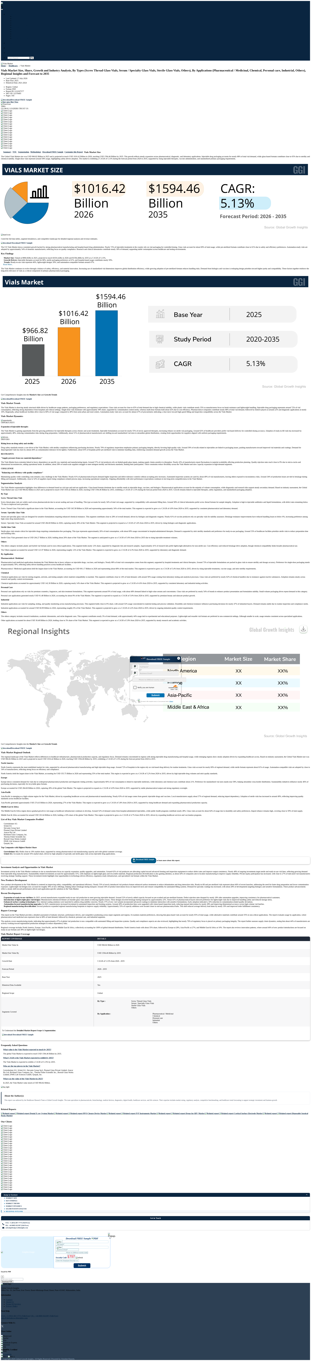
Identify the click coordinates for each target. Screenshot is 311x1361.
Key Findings (11, 1201)
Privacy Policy (12, 1306)
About (10, 48)
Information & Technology (23, 16)
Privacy (171, 701)
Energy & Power (19, 27)
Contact (11, 53)
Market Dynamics (14, 1206)
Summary (7, 152)
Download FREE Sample (52, 152)
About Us (10, 1302)
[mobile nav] (2, 9)
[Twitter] (2, 1327)
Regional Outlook (14, 1211)
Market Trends (13, 1203)
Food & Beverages (20, 25)
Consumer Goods (20, 38)
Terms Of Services (13, 1304)
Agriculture (17, 32)
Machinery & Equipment (23, 21)
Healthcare (17, 18)
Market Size (11, 1198)
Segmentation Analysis (16, 1209)
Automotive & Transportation (25, 23)
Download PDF (7, 1282)
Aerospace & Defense (21, 29)
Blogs (10, 43)
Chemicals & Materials (22, 34)
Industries (12, 14)
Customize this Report (74, 152)
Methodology (35, 152)
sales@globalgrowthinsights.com (16, 1228)
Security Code (61, 1258)
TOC (15, 152)
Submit (155, 695)
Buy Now (14, 102)
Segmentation (23, 152)
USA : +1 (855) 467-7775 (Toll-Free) (17, 7)
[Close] (111, 1235)
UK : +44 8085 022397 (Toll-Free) (46, 7)
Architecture (18, 36)
